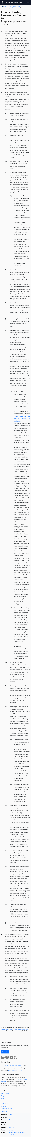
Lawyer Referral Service (15, 1071)
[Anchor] (23, 60)
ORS (13, 1127)
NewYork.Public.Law (14, 2)
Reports (3, 1106)
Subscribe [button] (5, 1052)
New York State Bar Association (12, 1065)
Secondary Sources (6, 1109)
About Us (4, 1098)
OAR (10, 1127)
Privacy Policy (5, 1111)
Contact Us (4, 1103)
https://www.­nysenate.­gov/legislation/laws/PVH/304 (15, 1029)
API (2, 1101)
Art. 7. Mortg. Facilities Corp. (11, 8)
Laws (5, 6)
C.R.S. (10, 1117)
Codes (10, 1115)
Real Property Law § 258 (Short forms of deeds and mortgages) (22, 418)
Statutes (11, 1120)
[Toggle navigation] (28, 2)
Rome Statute (13, 1132)
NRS (10, 1122)
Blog (2, 1096)
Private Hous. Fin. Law (15, 6)
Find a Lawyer (5, 1093)
